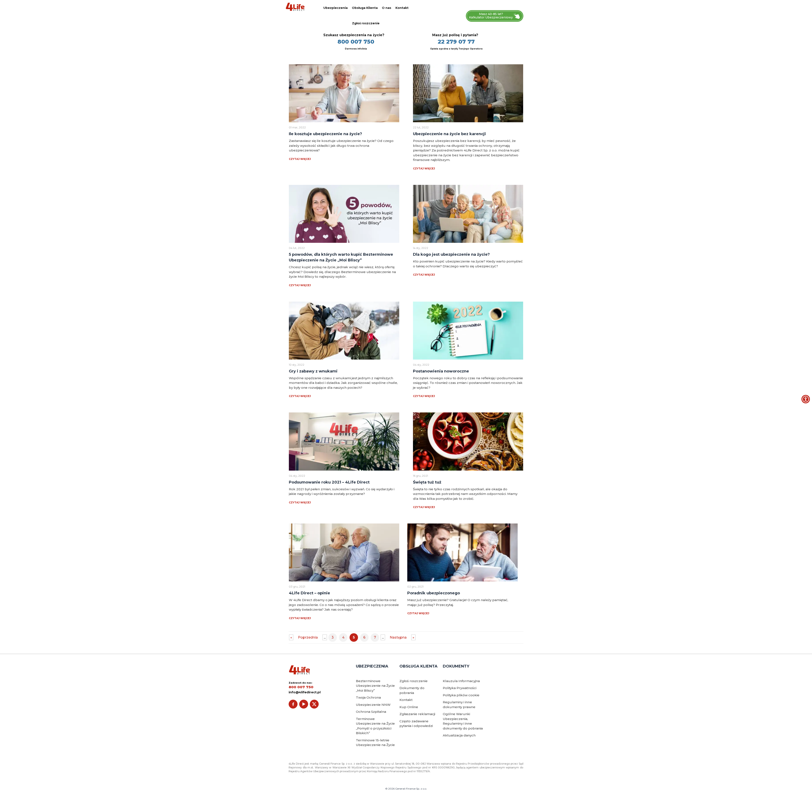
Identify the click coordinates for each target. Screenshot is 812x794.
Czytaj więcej (300, 159)
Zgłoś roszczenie (366, 23)
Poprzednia (308, 637)
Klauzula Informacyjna (461, 681)
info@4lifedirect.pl (305, 692)
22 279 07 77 (456, 41)
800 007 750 (355, 41)
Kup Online (408, 707)
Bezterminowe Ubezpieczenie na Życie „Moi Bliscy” (375, 685)
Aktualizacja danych (459, 735)
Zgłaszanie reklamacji (417, 714)
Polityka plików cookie (461, 695)
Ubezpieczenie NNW (373, 705)
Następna (398, 637)
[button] (805, 399)
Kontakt (402, 8)
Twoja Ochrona (368, 697)
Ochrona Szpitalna (371, 712)
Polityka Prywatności (459, 688)
